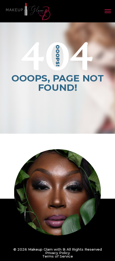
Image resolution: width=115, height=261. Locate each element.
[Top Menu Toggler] (108, 11)
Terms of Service (57, 256)
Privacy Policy (57, 253)
